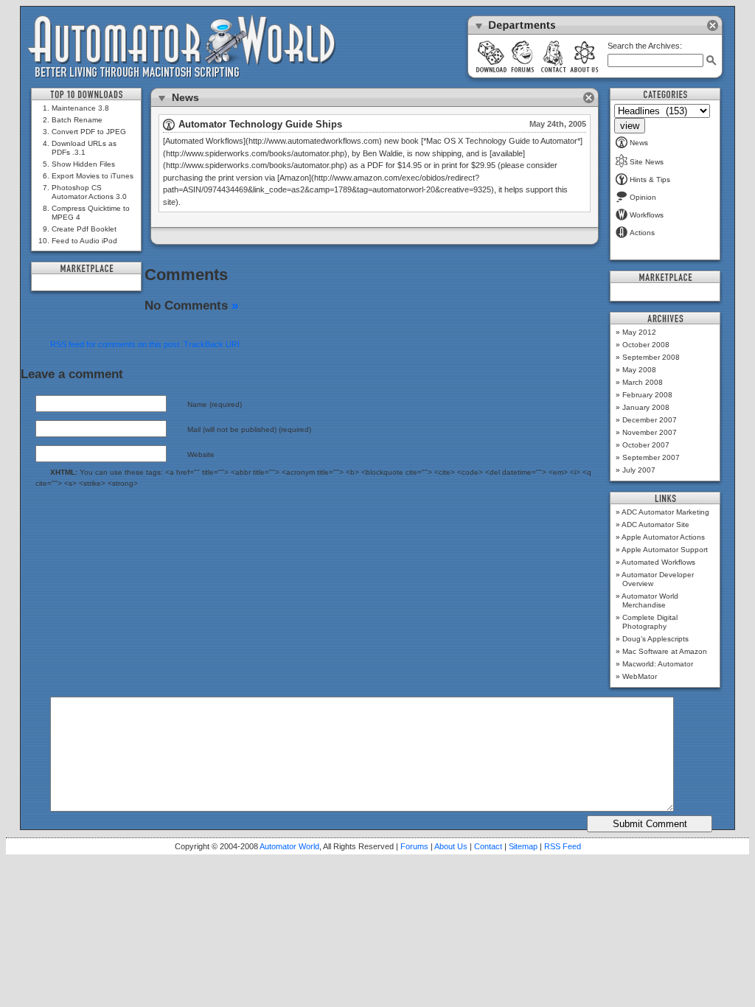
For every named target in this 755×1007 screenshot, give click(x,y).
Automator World (289, 846)
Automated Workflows (658, 562)
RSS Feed (562, 846)
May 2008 (639, 370)
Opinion (643, 197)
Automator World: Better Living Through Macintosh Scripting (181, 47)
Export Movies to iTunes (92, 176)
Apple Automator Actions (663, 537)
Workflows (647, 215)
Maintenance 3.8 (80, 108)
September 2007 (651, 457)
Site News (647, 162)
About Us (450, 846)
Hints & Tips (650, 179)
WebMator (639, 676)
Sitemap (523, 846)
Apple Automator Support (665, 550)
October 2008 (645, 345)
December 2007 (649, 420)
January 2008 (645, 407)
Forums (414, 846)
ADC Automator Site (655, 524)
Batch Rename (77, 120)
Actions (642, 233)
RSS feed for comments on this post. (115, 344)
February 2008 (647, 395)
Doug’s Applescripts (655, 639)
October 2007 (645, 445)
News (639, 143)
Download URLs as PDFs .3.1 (84, 147)
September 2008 (651, 357)
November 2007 (649, 432)
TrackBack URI (212, 344)
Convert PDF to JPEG (89, 132)
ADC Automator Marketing (665, 512)
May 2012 (639, 332)
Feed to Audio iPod (84, 241)
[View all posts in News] (169, 127)
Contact (488, 846)
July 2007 (638, 470)
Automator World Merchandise (650, 600)
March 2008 (642, 382)
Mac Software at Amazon (664, 651)
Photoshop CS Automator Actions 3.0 (89, 192)
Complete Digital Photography (650, 621)
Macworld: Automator (657, 664)
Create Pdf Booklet (84, 229)
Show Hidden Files (83, 164)
